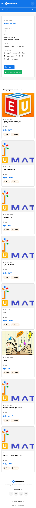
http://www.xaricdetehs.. (15, 53)
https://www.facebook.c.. (15, 56)
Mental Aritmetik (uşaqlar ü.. (13, 408)
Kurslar (4, 83)
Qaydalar (21, 505)
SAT (4, 312)
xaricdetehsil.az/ (12, 59)
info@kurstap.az (17, 501)
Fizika (5, 360)
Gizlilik (14, 505)
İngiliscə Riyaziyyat (9, 169)
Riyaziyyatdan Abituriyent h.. (13, 122)
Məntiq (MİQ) (7, 217)
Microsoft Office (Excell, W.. (12, 455)
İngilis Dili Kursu (8, 265)
